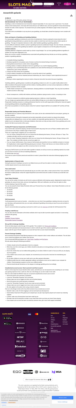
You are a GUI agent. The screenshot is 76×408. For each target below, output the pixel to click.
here (31, 20)
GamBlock (37, 239)
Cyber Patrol (30, 239)
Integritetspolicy (54, 324)
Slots (64, 315)
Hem (52, 315)
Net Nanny (45, 239)
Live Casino (65, 324)
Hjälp (52, 328)
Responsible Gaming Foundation (14, 220)
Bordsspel (65, 322)
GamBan (7, 216)
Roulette (65, 319)
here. (17, 153)
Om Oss (52, 317)
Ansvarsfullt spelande (56, 326)
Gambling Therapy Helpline (12, 218)
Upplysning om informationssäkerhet (56, 331)
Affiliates (53, 319)
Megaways (65, 317)
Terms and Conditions (50, 226)
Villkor (52, 322)
